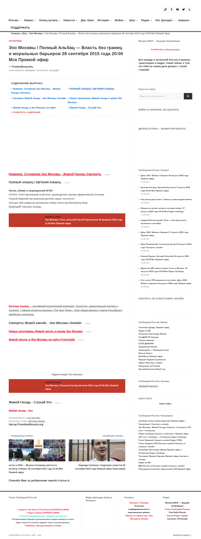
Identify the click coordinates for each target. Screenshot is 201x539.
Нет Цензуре (163, 20)
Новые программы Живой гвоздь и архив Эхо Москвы (46, 331)
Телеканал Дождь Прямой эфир (154, 327)
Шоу (132, 20)
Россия (13, 20)
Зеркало (183, 20)
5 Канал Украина (146, 340)
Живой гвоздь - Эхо (21, 410)
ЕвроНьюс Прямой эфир (151, 356)
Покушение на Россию (149, 366)
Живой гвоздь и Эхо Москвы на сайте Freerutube (42, 339)
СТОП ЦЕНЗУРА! (146, 343)
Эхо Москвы (36, 33)
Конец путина (48, 20)
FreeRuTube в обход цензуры (165, 49)
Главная (15, 33)
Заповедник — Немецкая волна (154, 350)
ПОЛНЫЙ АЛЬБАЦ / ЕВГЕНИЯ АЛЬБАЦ (92, 89)
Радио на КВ (144, 331)
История (103, 20)
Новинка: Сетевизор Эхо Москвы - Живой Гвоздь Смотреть (55, 174)
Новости (69, 20)
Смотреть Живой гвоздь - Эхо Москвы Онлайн (39, 98)
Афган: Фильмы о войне (150, 363)
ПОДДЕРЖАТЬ (20, 27)
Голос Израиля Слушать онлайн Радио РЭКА (160, 440)
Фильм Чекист (145, 353)
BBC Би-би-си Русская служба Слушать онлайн (161, 466)
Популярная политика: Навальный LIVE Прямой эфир (165, 469)
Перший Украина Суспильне (152, 359)
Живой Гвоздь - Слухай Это (85, 107)
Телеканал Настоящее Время (152, 334)
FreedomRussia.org (22, 66)
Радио (145, 20)
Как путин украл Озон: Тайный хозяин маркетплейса (166, 199)
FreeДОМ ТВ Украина (149, 337)
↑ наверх (107, 175)
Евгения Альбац (19, 306)
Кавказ (28, 20)
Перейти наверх (182, 535)
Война (119, 20)
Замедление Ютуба (148, 347)
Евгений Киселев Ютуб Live (152, 369)
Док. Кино (87, 20)
